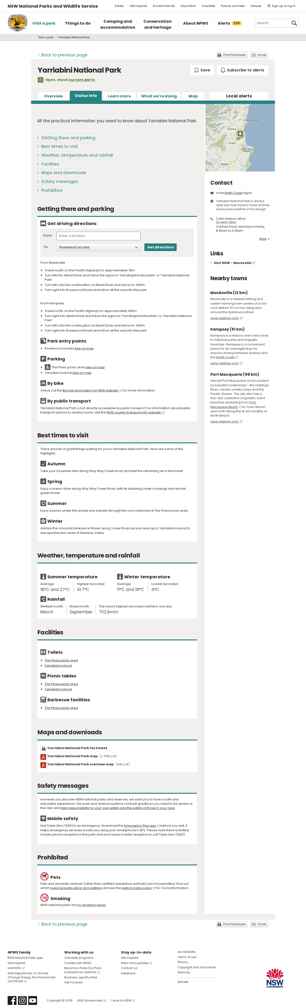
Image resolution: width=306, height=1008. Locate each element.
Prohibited (51, 190)
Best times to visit (59, 146)
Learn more (119, 96)
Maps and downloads (63, 173)
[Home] (17, 23)
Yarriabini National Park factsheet (77, 748)
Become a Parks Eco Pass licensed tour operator (82, 970)
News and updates (135, 963)
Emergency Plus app (140, 825)
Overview (53, 96)
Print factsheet (234, 55)
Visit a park (45, 37)
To (46, 247)
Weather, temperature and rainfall (77, 155)
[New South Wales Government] (275, 978)
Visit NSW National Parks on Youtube (32, 1000)
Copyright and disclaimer (197, 967)
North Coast (233, 193)
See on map (84, 348)
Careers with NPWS (77, 963)
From (48, 235)
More (262, 239)
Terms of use (187, 957)
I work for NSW (121, 1000)
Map (193, 96)
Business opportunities (80, 977)
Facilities (50, 164)
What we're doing (159, 96)
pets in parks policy (137, 888)
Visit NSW (14, 968)
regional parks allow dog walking (76, 888)
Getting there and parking (68, 138)
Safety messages (59, 181)
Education (188, 6)
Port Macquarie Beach (233, 404)
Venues (256, 6)
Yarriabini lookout (58, 665)
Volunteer (208, 6)
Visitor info (86, 95)
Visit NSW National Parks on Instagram (22, 1000)
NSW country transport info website (134, 412)
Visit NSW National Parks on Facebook (12, 1000)
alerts (239, 96)
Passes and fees (233, 6)
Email (262, 55)
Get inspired (138, 6)
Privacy (183, 962)
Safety (119, 6)
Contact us (129, 968)
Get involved (73, 982)
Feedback (128, 973)
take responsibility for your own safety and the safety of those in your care (118, 808)
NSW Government (90, 1000)
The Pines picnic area (61, 660)
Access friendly (164, 6)
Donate (183, 982)
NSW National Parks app (25, 958)
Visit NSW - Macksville (232, 263)
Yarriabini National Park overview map (88, 764)
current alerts (82, 79)
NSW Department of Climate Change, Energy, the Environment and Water (31, 977)
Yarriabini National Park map (82, 756)
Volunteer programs (78, 958)
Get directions (160, 247)
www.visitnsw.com (224, 318)
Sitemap (184, 972)
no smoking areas (91, 905)
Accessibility (187, 952)
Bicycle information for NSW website (90, 390)
